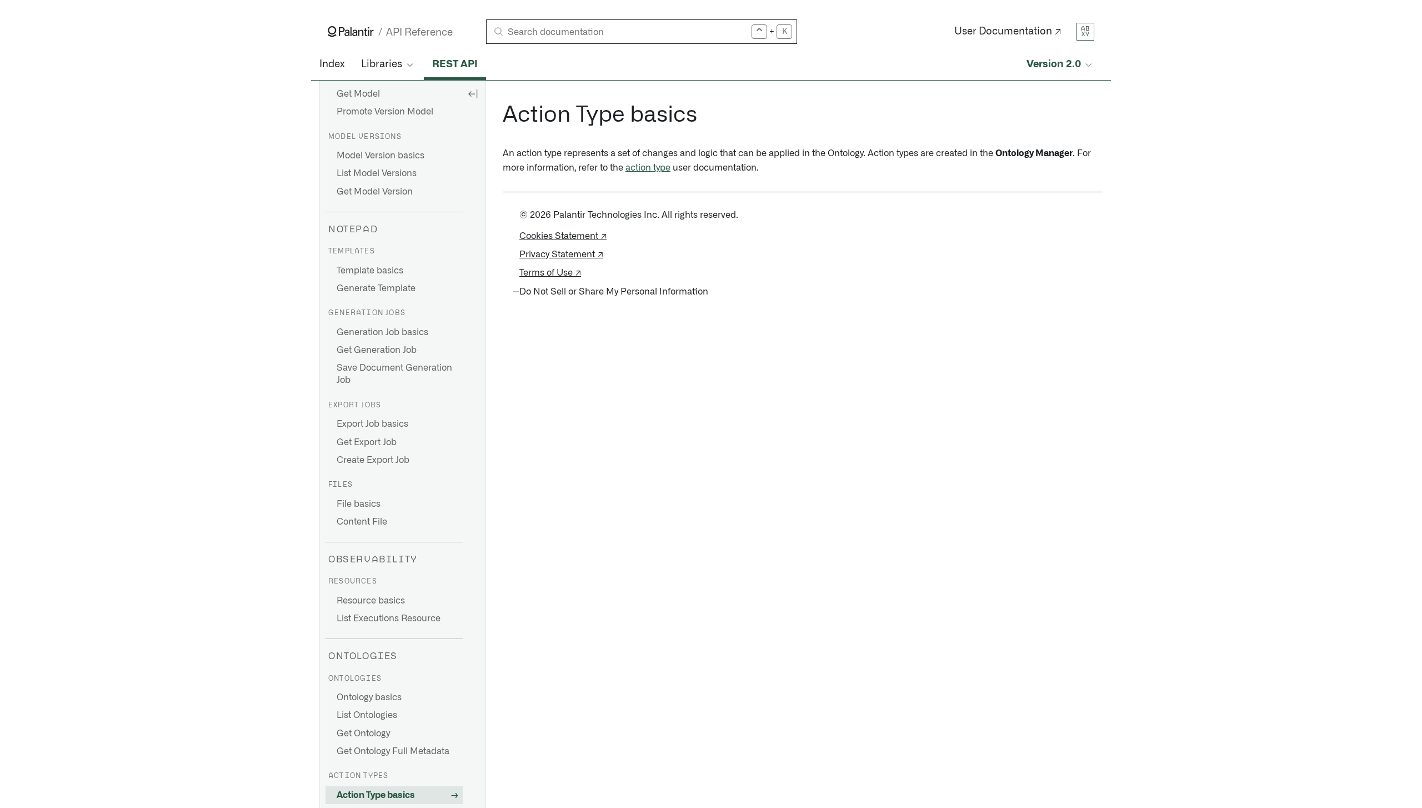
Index (331, 64)
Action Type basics (376, 795)
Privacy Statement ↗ (561, 254)
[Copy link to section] (497, 115)
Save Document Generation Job (394, 374)
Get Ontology (363, 733)
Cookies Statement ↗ (563, 236)
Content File (362, 521)
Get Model (358, 93)
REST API (455, 64)
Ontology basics (369, 697)
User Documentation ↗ (1008, 32)
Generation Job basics (382, 332)
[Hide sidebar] (473, 93)
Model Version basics (380, 155)
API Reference (419, 32)
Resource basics (371, 600)
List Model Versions (377, 173)
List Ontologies (367, 715)
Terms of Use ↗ (550, 272)
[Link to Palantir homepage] (351, 31)
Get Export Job (367, 442)
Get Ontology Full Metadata (393, 751)
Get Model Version (375, 191)
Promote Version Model (385, 111)
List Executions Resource (388, 618)
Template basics (370, 270)
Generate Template (376, 288)
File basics (358, 504)
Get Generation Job (377, 350)
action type (647, 167)
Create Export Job (373, 460)
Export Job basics (372, 424)
